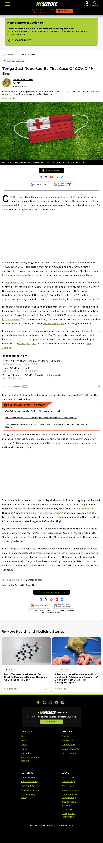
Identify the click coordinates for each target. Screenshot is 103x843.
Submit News (68, 744)
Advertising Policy (70, 790)
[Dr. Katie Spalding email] (18, 83)
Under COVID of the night (16, 368)
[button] (95, 2)
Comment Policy (29, 786)
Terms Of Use (68, 777)
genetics (63, 670)
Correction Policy (29, 781)
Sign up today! (51, 721)
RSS (71, 825)
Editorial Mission (29, 777)
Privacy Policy (68, 786)
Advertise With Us (70, 749)
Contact (65, 736)
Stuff (85, 395)
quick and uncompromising (47, 512)
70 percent (86, 331)
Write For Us (67, 740)
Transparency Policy (30, 790)
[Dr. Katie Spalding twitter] (14, 83)
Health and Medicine (16, 61)
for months (87, 508)
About (24, 744)
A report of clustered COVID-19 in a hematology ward (31, 375)
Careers (25, 749)
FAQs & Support (69, 753)
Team (23, 740)
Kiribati (6, 275)
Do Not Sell (67, 809)
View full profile (8, 98)
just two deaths (11, 319)
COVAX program (27, 343)
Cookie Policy (68, 781)
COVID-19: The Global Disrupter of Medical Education (31, 361)
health (12, 670)
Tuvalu (20, 275)
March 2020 (68, 197)
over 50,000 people (53, 323)
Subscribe (26, 753)
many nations (15, 282)
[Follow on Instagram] (50, 702)
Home (24, 736)
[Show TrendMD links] (99, 386)
